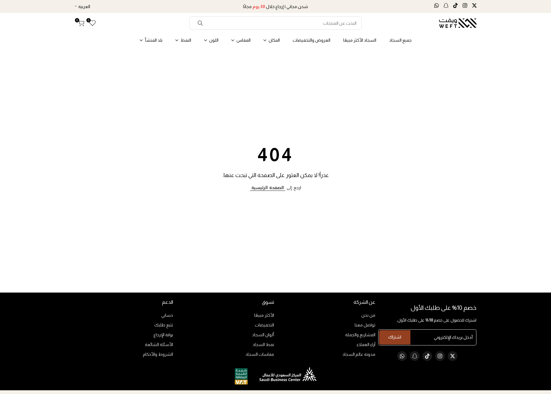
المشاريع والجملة (360, 334)
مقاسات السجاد (259, 354)
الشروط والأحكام (158, 354)
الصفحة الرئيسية (267, 187)
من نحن (368, 315)
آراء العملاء (366, 344)
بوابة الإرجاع (163, 334)
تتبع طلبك (163, 324)
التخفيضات (264, 324)
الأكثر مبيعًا (264, 315)
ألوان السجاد (263, 334)
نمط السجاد (263, 344)
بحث (200, 23)
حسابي (167, 315)
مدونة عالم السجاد (358, 354)
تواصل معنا (365, 324)
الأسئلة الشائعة (159, 344)
